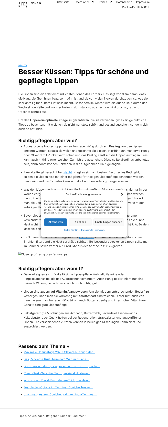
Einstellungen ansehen (108, 221)
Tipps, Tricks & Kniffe (29, 4)
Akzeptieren (55, 221)
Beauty (22, 65)
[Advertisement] (84, 34)
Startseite (63, 2)
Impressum (100, 230)
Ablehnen (80, 221)
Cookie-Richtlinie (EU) (136, 7)
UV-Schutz (86, 237)
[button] (122, 194)
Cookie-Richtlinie (71, 230)
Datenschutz (87, 230)
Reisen (103, 2)
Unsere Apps (81, 2)
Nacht (67, 172)
